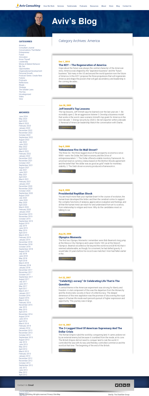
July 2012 (23, 368)
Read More (66, 86)
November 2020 (25, 188)
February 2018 (25, 265)
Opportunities (24, 69)
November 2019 (25, 216)
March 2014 (24, 323)
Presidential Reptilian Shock (75, 193)
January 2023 (24, 128)
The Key (22, 92)
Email (31, 385)
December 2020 (25, 186)
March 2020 (24, 207)
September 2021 (26, 165)
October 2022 (24, 135)
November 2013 (25, 333)
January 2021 (24, 184)
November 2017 (25, 272)
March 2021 (24, 179)
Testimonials (72, 6)
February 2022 (25, 154)
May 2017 (23, 286)
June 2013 (23, 344)
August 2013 (24, 340)
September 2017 (26, 277)
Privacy (50, 394)
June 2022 (23, 144)
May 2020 (23, 202)
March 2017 (24, 291)
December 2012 (25, 358)
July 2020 (23, 198)
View (21, 99)
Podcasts (83, 6)
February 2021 (25, 181)
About (103, 6)
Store (111, 6)
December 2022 (25, 130)
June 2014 (23, 319)
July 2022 (23, 142)
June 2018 (23, 256)
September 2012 (26, 365)
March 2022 (24, 151)
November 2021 (25, 161)
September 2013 (26, 337)
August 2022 (24, 140)
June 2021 (23, 172)
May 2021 (23, 175)
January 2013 (24, 356)
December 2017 (25, 270)
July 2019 (23, 226)
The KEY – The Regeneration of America (82, 65)
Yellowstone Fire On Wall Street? (78, 149)
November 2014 (25, 314)
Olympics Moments (70, 237)
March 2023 (24, 123)
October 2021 (24, 163)
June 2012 (23, 370)
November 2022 (25, 133)
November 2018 (25, 244)
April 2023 (23, 121)
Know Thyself (24, 59)
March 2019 (24, 235)
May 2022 (23, 147)
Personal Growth (26, 73)
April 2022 (23, 149)
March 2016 (24, 300)
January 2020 (24, 212)
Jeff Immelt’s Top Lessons (74, 108)
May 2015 (23, 309)
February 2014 (25, 326)
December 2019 (25, 214)
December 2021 (25, 158)
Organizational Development (30, 71)
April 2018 (23, 261)
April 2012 (23, 375)
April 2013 (23, 349)
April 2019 (23, 233)
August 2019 (24, 223)
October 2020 (24, 191)
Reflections (23, 83)
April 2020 (23, 205)
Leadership (23, 62)
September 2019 (26, 221)
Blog (118, 6)
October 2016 (24, 295)
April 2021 (23, 177)
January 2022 (24, 156)
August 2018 (24, 251)
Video (21, 96)
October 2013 (24, 335)
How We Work (49, 6)
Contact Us (127, 6)
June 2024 (23, 116)
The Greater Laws (26, 90)
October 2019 (24, 219)
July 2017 (23, 282)
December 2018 (25, 242)
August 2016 (24, 298)
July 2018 (23, 254)
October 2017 (24, 275)
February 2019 (25, 237)
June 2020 (23, 200)
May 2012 (23, 372)
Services (60, 6)
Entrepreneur (24, 52)
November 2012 (25, 361)
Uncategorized (25, 94)
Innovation (23, 57)
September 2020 (26, 193)
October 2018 (24, 247)
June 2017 (23, 284)
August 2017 (24, 279)
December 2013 (25, 330)
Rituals (21, 85)
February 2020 (25, 209)
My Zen (22, 66)
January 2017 (24, 293)
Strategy (22, 87)
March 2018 (24, 263)
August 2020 (24, 195)
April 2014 (23, 321)
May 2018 (23, 258)
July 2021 (23, 170)
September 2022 (26, 137)
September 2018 (26, 249)
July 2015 (23, 307)
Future (21, 55)
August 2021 (24, 168)
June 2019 (23, 228)
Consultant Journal (26, 48)
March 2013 (24, 351)
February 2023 (25, 126)
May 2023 (23, 119)
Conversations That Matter (30, 50)
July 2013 (23, 342)
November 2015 (25, 305)
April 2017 (23, 288)
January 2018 (24, 268)
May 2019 (23, 230)
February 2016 (25, 302)
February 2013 (25, 354)
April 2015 (23, 312)
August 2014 (24, 316)
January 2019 (24, 240)
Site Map (57, 394)
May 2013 (23, 347)
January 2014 (24, 328)
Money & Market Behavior (29, 64)
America (22, 45)
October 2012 (24, 363)
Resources (94, 6)
